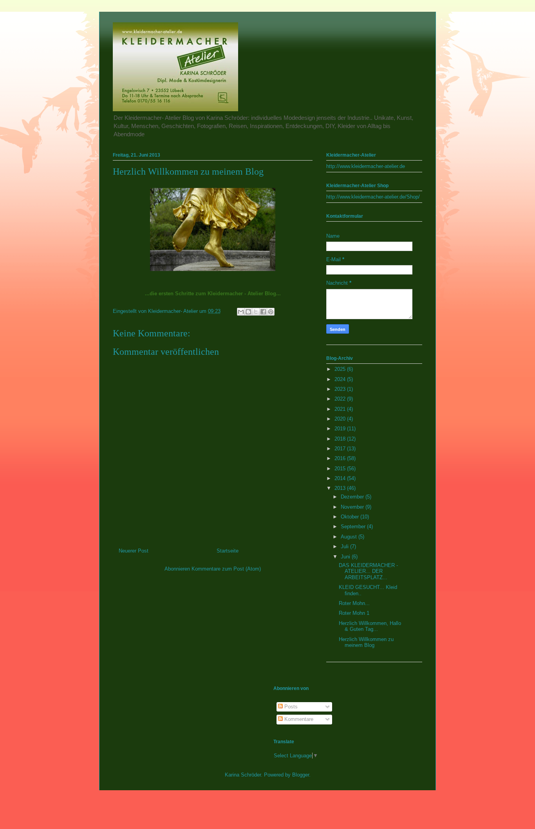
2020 (340, 419)
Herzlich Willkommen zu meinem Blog (366, 642)
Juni (346, 557)
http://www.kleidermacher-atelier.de (365, 166)
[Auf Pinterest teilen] (271, 312)
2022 (340, 399)
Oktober (350, 517)
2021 (340, 409)
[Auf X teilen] (256, 312)
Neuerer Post (133, 551)
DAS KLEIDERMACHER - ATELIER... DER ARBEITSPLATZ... (368, 571)
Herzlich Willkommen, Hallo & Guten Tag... (370, 626)
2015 (340, 468)
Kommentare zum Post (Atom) (226, 569)
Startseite (228, 551)
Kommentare (298, 719)
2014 (340, 478)
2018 (340, 439)
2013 (340, 488)
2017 (340, 449)
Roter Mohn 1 (354, 613)
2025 (340, 369)
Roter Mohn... (354, 603)
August (349, 537)
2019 (340, 429)
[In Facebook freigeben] (263, 312)
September (354, 526)
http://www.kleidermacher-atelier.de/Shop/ (373, 197)
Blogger (300, 775)
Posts (290, 707)
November (353, 507)
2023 (340, 389)
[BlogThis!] (248, 312)
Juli (345, 546)
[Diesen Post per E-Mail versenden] (241, 312)
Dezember (353, 497)
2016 (340, 458)
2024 (340, 379)
